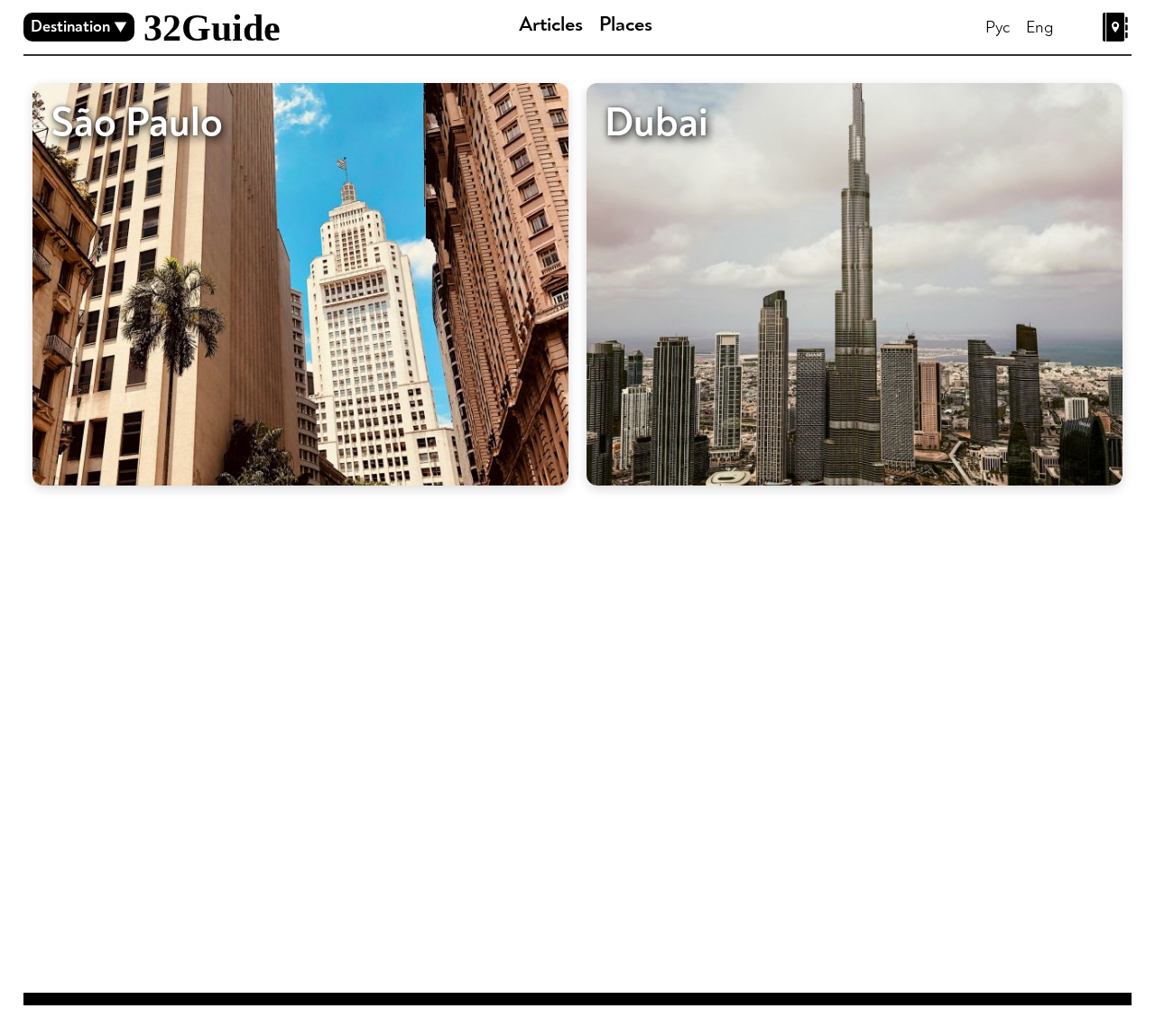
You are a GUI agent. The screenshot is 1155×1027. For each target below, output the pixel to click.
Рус (997, 27)
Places (625, 24)
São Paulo (137, 122)
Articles (551, 24)
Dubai (656, 122)
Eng (1040, 27)
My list (1117, 27)
